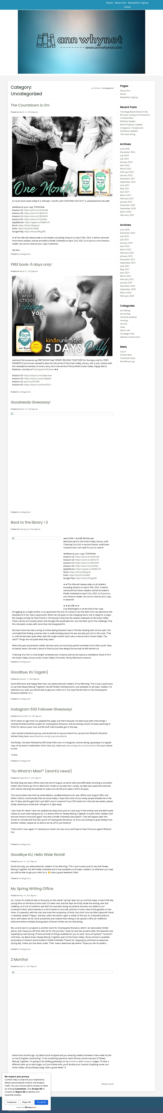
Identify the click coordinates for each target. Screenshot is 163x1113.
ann (36, 112)
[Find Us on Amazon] (26, 5)
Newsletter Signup (138, 2)
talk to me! (125, 330)
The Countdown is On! (30, 105)
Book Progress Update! (131, 124)
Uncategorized (24, 254)
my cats (123, 323)
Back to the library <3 (29, 522)
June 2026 (125, 148)
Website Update (127, 121)
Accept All (41, 1102)
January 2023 (126, 162)
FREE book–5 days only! (31, 264)
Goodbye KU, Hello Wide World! (38, 854)
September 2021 (128, 182)
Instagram (87, 1061)
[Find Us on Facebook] (15, 5)
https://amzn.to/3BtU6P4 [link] (36, 216)
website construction (130, 337)
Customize (12, 1102)
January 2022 (126, 175)
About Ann (120, 2)
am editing (125, 310)
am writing (125, 313)
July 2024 (124, 155)
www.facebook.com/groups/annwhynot (48, 736)
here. (30, 693)
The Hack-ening (127, 134)
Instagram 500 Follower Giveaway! (41, 709)
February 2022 (127, 172)
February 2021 (127, 198)
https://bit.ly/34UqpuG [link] (28, 225)
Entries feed (126, 354)
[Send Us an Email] (9, 5)
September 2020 (128, 208)
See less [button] (16, 250)
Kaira (25, 1110)
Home (127, 6)
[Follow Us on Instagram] (31, 5)
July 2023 (124, 158)
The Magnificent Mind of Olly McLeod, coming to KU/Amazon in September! (135, 114)
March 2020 (125, 211)
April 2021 (125, 191)
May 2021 (124, 188)
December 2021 (127, 178)
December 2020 (127, 205)
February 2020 (127, 215)
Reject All (26, 1102)
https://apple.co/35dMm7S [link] (37, 222)
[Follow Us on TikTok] (20, 5)
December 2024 (127, 152)
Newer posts (107, 1084)
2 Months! (19, 959)
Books (109, 2)
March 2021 (125, 195)
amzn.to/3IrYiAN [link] (31, 381)
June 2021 (125, 185)
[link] (44, 369)
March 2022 (125, 168)
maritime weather (128, 317)
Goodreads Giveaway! (30, 402)
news (122, 327)
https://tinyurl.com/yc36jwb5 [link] (37, 378)
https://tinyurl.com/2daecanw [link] (38, 375)
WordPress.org (127, 361)
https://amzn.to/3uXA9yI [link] (35, 219)
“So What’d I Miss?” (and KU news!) (41, 771)
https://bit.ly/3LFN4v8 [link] (28, 228)
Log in (123, 351)
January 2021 (126, 201)
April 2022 (125, 165)
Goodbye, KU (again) (29, 672)
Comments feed (127, 358)
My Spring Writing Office (32, 888)
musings (124, 320)
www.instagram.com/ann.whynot (81, 745)
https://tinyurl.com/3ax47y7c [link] (37, 384)
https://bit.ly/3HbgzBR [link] (34, 231)
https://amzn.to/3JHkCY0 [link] (35, 213)
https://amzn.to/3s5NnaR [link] (36, 210)
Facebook (73, 1061)
